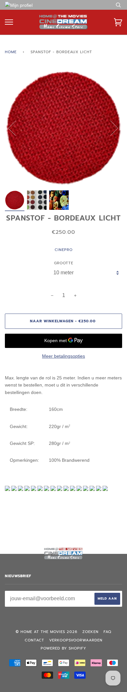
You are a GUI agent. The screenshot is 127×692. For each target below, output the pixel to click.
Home (11, 52)
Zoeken (90, 632)
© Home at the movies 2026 (47, 632)
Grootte (63, 263)
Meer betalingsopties (63, 356)
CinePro (64, 250)
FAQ (107, 632)
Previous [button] (16, 128)
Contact (34, 640)
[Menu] (9, 22)
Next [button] (110, 128)
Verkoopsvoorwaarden (76, 640)
